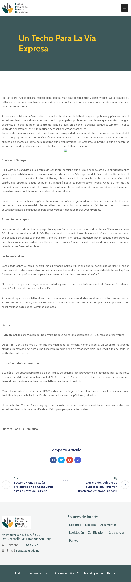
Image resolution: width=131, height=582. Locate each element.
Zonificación (96, 532)
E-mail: (23, 550)
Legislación (76, 532)
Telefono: (22, 545)
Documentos (108, 524)
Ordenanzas (117, 532)
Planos (73, 540)
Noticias (90, 524)
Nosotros (75, 524)
